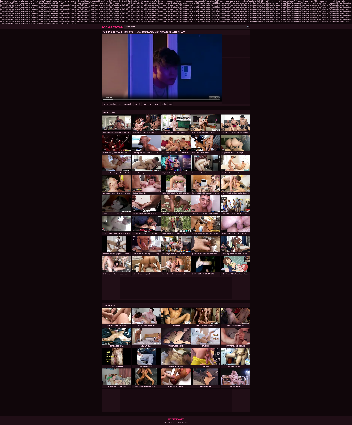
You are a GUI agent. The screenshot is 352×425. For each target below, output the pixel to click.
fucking (113, 104)
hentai (106, 104)
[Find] (248, 26)
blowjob (137, 104)
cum (119, 104)
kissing (164, 104)
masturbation (128, 104)
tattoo (157, 104)
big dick (145, 104)
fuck (170, 104)
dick (151, 104)
